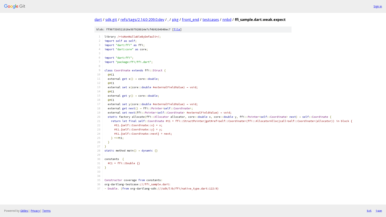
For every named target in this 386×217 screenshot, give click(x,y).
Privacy (35, 211)
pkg (175, 19)
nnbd (226, 19)
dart (98, 19)
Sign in (378, 6)
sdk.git (111, 19)
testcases (210, 19)
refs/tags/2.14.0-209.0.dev (142, 19)
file (177, 29)
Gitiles (24, 211)
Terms (46, 211)
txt (369, 210)
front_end (190, 19)
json (379, 210)
